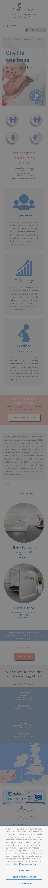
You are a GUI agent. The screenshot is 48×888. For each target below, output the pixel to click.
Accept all (24, 870)
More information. (28, 864)
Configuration (24, 883)
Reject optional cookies (24, 877)
